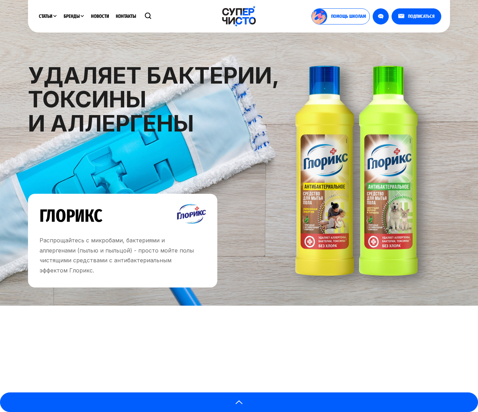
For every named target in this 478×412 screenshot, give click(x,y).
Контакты (126, 16)
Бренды (72, 16)
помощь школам (348, 16)
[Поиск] (148, 16)
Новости (100, 16)
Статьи (46, 16)
